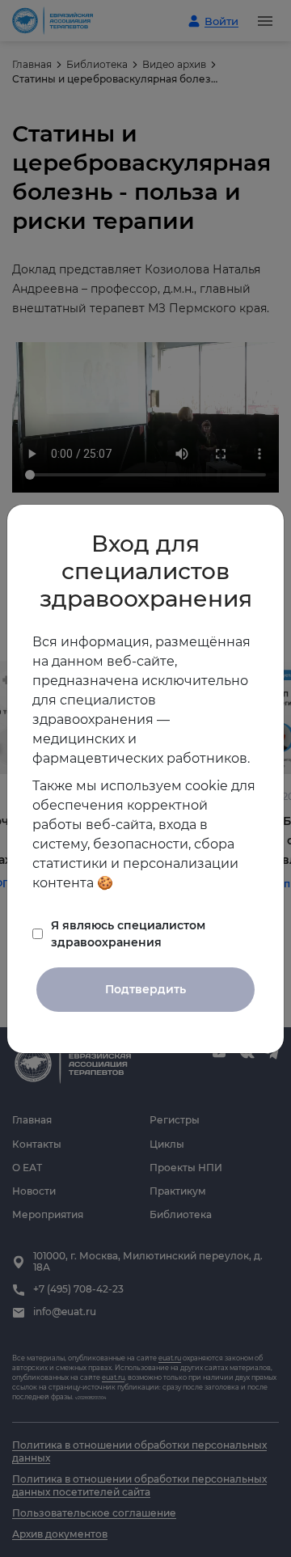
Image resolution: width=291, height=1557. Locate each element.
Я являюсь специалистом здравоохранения (128, 934)
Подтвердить (145, 989)
